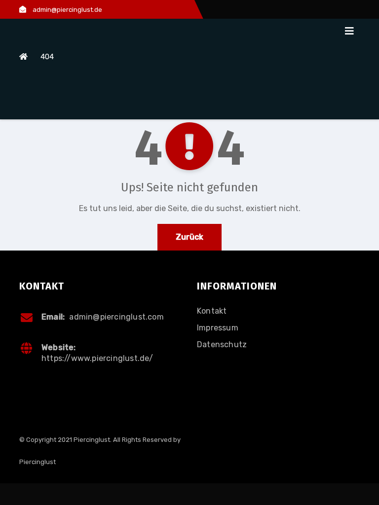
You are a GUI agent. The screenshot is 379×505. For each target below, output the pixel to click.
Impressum (217, 327)
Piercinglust (37, 462)
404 (47, 56)
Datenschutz (222, 344)
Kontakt (212, 311)
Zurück (189, 237)
